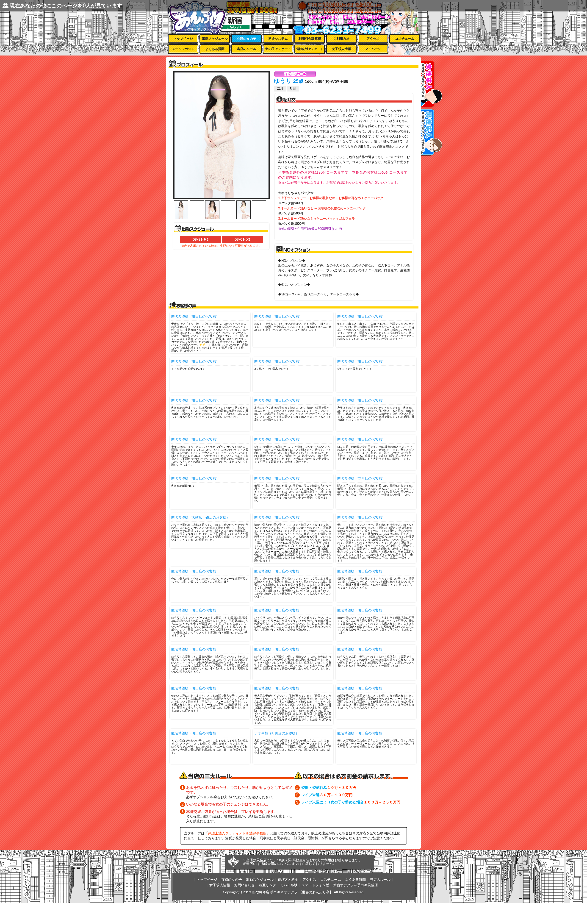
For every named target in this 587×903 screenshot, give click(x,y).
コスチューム (404, 38)
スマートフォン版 (315, 885)
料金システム (278, 38)
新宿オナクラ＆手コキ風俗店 (355, 885)
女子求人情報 (341, 49)
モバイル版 (288, 885)
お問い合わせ (244, 885)
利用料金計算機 (310, 38)
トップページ (183, 38)
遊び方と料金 (288, 879)
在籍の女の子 (246, 38)
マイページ (373, 49)
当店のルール (246, 49)
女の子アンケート (278, 49)
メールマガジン (183, 49)
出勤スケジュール (215, 38)
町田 (293, 88)
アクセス (373, 38)
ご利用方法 (341, 38)
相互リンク (267, 885)
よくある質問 (214, 49)
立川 (280, 88)
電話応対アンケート (309, 49)
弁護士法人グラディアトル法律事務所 (237, 833)
